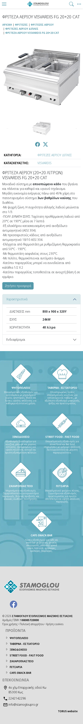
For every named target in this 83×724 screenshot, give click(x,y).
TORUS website (68, 711)
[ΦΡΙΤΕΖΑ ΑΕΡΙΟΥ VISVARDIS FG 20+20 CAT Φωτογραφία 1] (41, 128)
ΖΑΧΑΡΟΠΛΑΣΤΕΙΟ (22, 661)
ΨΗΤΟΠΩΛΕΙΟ (19, 638)
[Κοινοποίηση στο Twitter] (45, 145)
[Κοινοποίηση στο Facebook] (37, 145)
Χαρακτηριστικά (16, 299)
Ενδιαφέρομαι (15, 339)
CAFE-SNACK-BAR (20, 673)
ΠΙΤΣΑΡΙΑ (16, 667)
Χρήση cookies (55, 624)
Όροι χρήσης (10, 624)
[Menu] (4, 4)
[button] (71, 4)
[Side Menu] (79, 4)
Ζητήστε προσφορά (18, 286)
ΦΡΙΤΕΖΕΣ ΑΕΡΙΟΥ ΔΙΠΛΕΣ (54, 155)
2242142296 (17, 698)
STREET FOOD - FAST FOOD (27, 655)
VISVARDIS (44, 163)
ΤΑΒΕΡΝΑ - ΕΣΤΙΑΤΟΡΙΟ (25, 644)
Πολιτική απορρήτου (32, 624)
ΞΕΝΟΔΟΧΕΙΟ (18, 649)
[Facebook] (13, 604)
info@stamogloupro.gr (23, 704)
